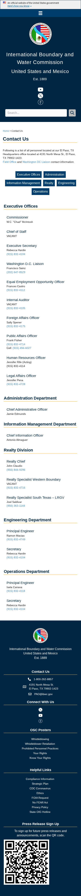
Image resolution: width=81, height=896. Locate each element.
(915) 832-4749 (16, 539)
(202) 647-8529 (16, 272)
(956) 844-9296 (16, 469)
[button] (72, 112)
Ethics (40, 793)
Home (6, 131)
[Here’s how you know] (40, 4)
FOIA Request (40, 797)
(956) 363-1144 (16, 505)
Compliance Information (40, 778)
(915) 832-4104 (16, 254)
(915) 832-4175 (16, 326)
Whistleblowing (40, 739)
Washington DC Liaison (36, 161)
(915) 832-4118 (16, 590)
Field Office (9, 161)
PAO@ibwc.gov (43, 694)
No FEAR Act (40, 802)
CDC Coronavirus (40, 788)
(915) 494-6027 (22, 347)
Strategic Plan (40, 783)
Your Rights (40, 753)
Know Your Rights (40, 757)
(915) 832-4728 (16, 384)
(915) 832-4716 (16, 487)
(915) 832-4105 (16, 308)
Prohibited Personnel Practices (40, 748)
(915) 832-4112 (16, 290)
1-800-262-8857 (43, 679)
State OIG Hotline (40, 811)
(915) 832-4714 (16, 344)
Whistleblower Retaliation (40, 743)
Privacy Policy (40, 807)
